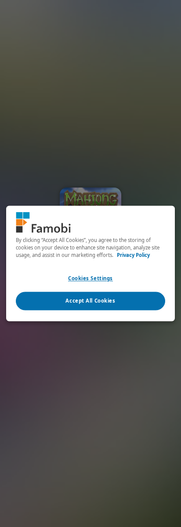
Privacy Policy (133, 255)
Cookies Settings (90, 278)
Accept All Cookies (90, 301)
